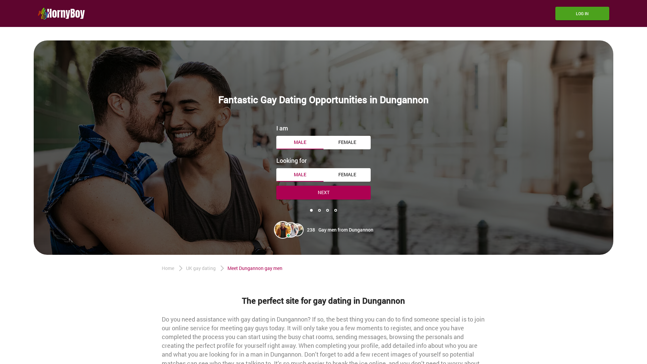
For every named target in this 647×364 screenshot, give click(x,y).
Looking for (291, 160)
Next (324, 192)
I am (282, 128)
